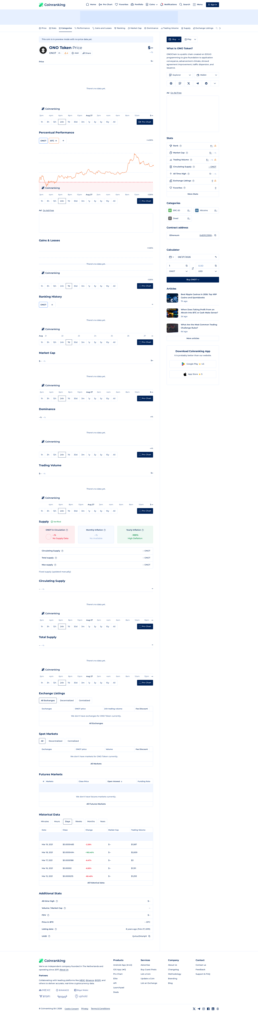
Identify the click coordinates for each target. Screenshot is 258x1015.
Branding (172, 978)
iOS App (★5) (119, 969)
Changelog (173, 969)
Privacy (84, 1008)
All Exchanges (48, 700)
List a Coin (146, 974)
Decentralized (67, 700)
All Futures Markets (96, 804)
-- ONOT (212, 166)
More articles (193, 338)
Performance (83, 28)
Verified (57, 521)
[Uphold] (81, 996)
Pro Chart (118, 974)
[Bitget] (81, 990)
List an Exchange (149, 983)
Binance (90, 980)
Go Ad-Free (48, 210)
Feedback (200, 969)
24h (62, 122)
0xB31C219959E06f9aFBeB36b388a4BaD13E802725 (206, 235)
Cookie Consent (72, 1009)
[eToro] (62, 996)
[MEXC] (44, 990)
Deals (116, 992)
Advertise (145, 965)
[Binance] (62, 990)
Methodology (174, 974)
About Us (64, 969)
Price (44, 28)
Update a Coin (148, 978)
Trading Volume (171, 28)
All (114, 122)
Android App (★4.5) (122, 965)
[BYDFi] (44, 996)
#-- (59, 53)
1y (89, 122)
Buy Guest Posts (148, 969)
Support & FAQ (203, 974)
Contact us (201, 965)
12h (54, 122)
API (115, 983)
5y (101, 122)
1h (42, 122)
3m (83, 122)
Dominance (152, 28)
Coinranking (54, 5)
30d (76, 122)
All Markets (96, 763)
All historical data (96, 883)
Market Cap (136, 28)
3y (95, 122)
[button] (179, 210)
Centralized (84, 700)
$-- (210, 152)
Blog (170, 983)
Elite (115, 978)
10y (107, 122)
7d (69, 122)
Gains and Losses (103, 28)
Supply (187, 28)
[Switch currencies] (192, 268)
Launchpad (118, 987)
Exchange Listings (204, 28)
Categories (66, 28)
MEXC (82, 980)
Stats (53, 28)
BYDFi (98, 980)
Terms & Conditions (100, 1008)
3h (48, 122)
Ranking (121, 28)
